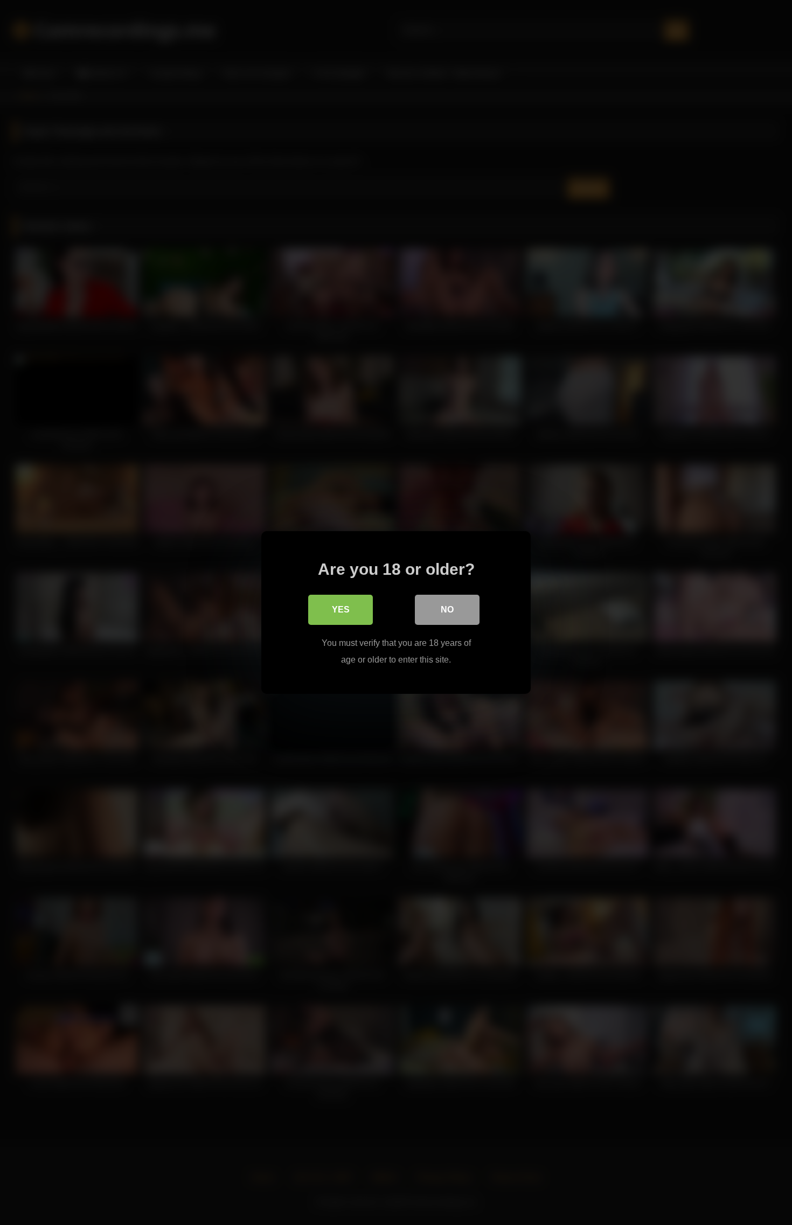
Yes (341, 609)
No (447, 609)
